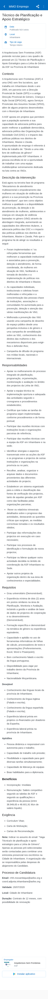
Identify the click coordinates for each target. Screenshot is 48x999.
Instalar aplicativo (26, 974)
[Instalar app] (43, 6)
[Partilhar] (37, 6)
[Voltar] (4, 6)
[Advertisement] (24, 930)
